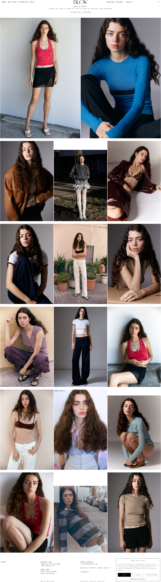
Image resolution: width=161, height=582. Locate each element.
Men (9, 2)
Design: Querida (84, 581)
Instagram (119, 2)
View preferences (152, 574)
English (128, 2)
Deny (138, 574)
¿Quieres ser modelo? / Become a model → (95, 568)
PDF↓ (80, 12)
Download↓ (87, 12)
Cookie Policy (133, 578)
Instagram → (85, 572)
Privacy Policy (141, 578)
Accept (124, 574)
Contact (31, 2)
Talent (14, 2)
